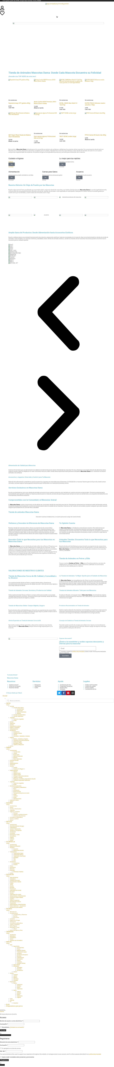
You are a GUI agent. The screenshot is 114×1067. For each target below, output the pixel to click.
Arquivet (12, 1000)
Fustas (11, 883)
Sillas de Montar (14, 877)
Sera (11, 944)
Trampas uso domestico (16, 940)
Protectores (13, 889)
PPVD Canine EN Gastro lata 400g (95, 135)
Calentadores (20, 957)
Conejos (15, 974)
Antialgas (15, 857)
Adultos (19, 986)
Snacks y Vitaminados (15, 809)
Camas (11, 722)
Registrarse (4, 1060)
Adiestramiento (17, 798)
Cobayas (15, 980)
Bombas (19, 956)
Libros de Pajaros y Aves (16, 930)
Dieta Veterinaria (17, 759)
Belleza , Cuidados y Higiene (20, 739)
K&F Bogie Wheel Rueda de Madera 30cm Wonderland (19, 136)
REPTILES (9, 821)
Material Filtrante (21, 950)
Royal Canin (16, 754)
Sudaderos (12, 879)
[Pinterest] (68, 693)
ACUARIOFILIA (10, 842)
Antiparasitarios (14, 729)
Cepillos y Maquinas (18, 744)
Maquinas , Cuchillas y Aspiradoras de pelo (24, 779)
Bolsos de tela (17, 791)
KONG (14, 720)
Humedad (12, 833)
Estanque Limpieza (18, 871)
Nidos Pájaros (13, 926)
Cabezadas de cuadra (15, 894)
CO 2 (14, 860)
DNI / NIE (3, 1051)
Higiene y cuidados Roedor (20, 814)
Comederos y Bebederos (19, 787)
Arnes (14, 794)
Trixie (11, 998)
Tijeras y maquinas (14, 900)
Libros (11, 746)
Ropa (14, 788)
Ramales (12, 887)
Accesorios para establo (16, 907)
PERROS (8, 747)
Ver (62, 164)
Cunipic (12, 973)
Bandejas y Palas (17, 743)
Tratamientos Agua (18, 853)
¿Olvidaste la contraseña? (17, 1027)
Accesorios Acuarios (22, 954)
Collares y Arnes (17, 733)
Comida (12, 706)
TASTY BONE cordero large (67, 136)
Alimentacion (13, 911)
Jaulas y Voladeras (15, 924)
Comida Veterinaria (18, 716)
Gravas (18, 960)
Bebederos (12, 936)
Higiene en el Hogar (15, 920)
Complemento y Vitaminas (20, 914)
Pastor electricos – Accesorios (18, 906)
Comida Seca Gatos (18, 707)
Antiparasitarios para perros (14, 1006)
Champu (15, 813)
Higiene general (14, 770)
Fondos (15, 864)
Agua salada (16, 964)
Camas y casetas (14, 818)
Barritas (15, 916)
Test (14, 859)
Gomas (12, 893)
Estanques (16, 966)
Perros (15, 983)
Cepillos (12, 898)
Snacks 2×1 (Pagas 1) (18, 769)
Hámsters (15, 979)
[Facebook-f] (63, 693)
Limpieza (19, 961)
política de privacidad (78, 651)
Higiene (12, 737)
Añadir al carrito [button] (39, 108)
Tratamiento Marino (18, 854)
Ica (10, 1001)
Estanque (12, 870)
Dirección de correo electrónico (9, 1042)
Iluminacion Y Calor (15, 834)
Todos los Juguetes (18, 719)
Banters (19, 713)
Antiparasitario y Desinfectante (18, 896)
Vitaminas (12, 723)
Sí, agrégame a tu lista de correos (11, 1048)
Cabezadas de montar (15, 890)
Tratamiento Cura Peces (19, 856)
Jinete (11, 884)
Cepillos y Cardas (17, 777)
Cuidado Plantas (21, 963)
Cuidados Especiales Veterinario (21, 780)
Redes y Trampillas (15, 727)
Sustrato (12, 838)
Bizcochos (16, 917)
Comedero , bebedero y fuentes (21, 736)
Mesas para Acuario (18, 850)
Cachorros (19, 984)
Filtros (11, 866)
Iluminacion (13, 867)
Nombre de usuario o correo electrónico (11, 1021)
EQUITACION (10, 874)
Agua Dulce (16, 946)
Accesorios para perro (15, 786)
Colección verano (14, 800)
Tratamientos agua (22, 952)
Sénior (18, 994)
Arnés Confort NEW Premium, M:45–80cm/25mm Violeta (45, 102)
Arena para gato (17, 741)
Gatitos (19, 991)
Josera (15, 753)
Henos (11, 807)
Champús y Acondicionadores (21, 740)
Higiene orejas (17, 774)
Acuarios (12, 847)
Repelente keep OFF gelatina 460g (19, 103)
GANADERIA (9, 931)
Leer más (11, 108)
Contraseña (3, 1024)
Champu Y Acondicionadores (20, 776)
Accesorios (13, 730)
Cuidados (12, 919)
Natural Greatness (21, 712)
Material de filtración (15, 846)
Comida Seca (20, 709)
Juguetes (12, 717)
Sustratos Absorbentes (19, 816)
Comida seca (16, 752)
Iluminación (20, 959)
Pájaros (15, 977)
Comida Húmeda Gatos (19, 714)
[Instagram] (72, 693)
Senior (18, 987)
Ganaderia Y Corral (14, 927)
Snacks (12, 724)
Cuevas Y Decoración (15, 829)
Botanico (12, 868)
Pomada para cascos (15, 901)
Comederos (13, 836)
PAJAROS (9, 909)
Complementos (14, 913)
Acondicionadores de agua (17, 826)
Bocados (12, 891)
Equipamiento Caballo (15, 881)
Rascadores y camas (15, 726)
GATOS (8, 703)
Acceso (3, 1030)
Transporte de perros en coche (21, 793)
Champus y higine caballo (16, 897)
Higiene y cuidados (15, 811)
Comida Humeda (14, 760)
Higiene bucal (16, 773)
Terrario (15, 971)
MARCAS (9, 942)
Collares (15, 796)
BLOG (8, 1004)
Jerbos (15, 976)
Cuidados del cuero (15, 880)
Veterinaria (19, 988)
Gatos (14, 990)
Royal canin (20, 710)
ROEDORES (9, 803)
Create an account (5, 1035)
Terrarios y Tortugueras (15, 830)
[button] (58, 313)
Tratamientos (13, 827)
